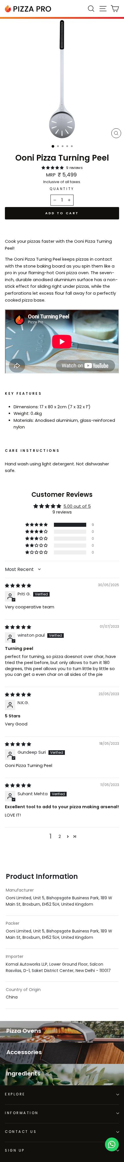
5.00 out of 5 (77, 506)
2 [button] (60, 836)
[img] (18, 585)
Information (22, 1113)
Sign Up (15, 1150)
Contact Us (21, 1131)
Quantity (62, 189)
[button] (53, 167)
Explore (15, 1094)
